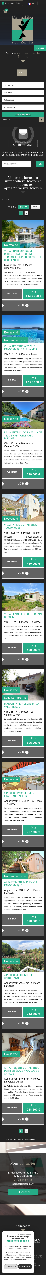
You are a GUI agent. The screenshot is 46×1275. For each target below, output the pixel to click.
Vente (22, 72)
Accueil (4, 200)
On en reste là (23, 1234)
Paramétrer (10, 1267)
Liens (35, 1258)
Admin (40, 1258)
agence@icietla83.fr (23, 1183)
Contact (23, 1192)
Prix (22, 207)
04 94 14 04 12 (23, 1179)
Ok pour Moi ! (25, 1267)
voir (21, 305)
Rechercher (23, 114)
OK (40, 164)
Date (35, 207)
